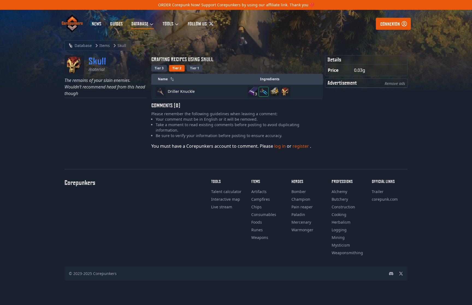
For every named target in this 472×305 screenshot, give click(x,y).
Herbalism (341, 222)
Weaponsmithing (347, 252)
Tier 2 (176, 68)
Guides (116, 23)
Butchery (340, 199)
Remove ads (395, 83)
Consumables (263, 214)
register (301, 146)
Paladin (298, 214)
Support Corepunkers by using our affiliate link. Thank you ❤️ (257, 4)
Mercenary (301, 222)
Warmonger (302, 229)
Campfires (260, 199)
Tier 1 (194, 68)
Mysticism (341, 245)
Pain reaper (302, 206)
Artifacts (259, 191)
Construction (343, 206)
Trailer (378, 191)
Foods (256, 222)
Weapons (259, 237)
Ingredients (269, 79)
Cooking (339, 214)
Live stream (221, 206)
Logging (339, 229)
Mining (338, 237)
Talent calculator (226, 191)
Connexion (390, 24)
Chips (256, 206)
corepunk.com (385, 199)
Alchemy (339, 191)
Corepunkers (105, 273)
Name (163, 79)
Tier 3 (159, 68)
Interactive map (225, 199)
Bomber (298, 191)
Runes (257, 229)
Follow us (198, 23)
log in (280, 146)
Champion (300, 199)
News (96, 23)
